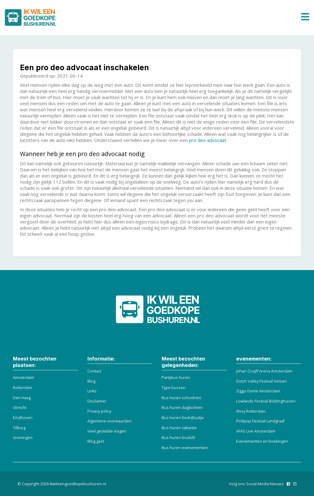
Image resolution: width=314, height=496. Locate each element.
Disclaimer (96, 401)
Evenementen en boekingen (262, 441)
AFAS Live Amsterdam (255, 431)
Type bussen (174, 387)
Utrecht (19, 407)
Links (92, 391)
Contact (94, 371)
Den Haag (22, 397)
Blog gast (95, 441)
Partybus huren (176, 377)
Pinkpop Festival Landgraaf (260, 421)
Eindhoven (23, 417)
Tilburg (19, 427)
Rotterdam (22, 387)
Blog (91, 381)
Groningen (23, 437)
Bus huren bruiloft (178, 437)
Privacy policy (99, 411)
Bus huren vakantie (179, 427)
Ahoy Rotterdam (251, 411)
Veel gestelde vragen (106, 431)
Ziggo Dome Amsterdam (258, 391)
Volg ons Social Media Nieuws (256, 483)
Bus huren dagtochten (182, 407)
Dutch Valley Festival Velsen (261, 381)
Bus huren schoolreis (181, 397)
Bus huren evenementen (185, 447)
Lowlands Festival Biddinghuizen (266, 401)
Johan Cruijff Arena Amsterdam (264, 371)
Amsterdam (23, 377)
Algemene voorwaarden (109, 421)
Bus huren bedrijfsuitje (183, 417)
